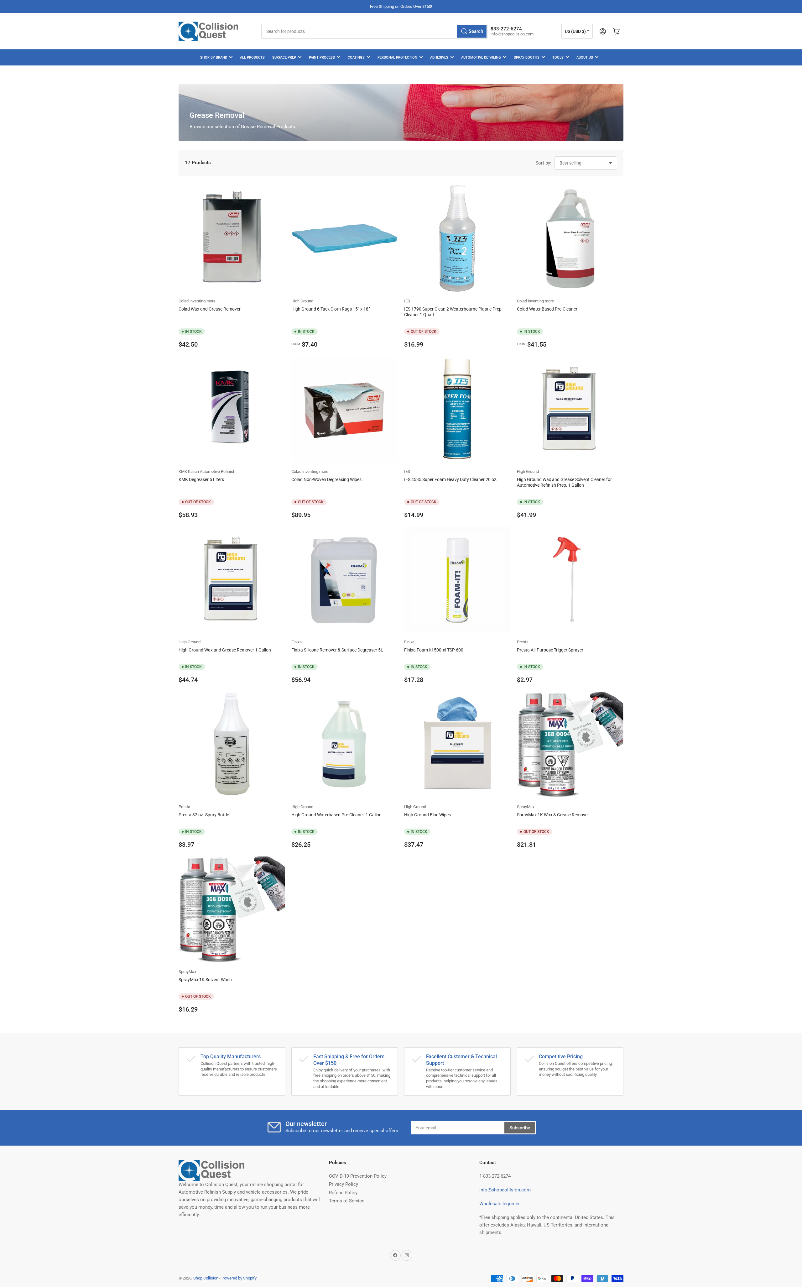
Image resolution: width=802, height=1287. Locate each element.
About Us (584, 57)
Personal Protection (397, 57)
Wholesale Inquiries (500, 1203)
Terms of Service (346, 1201)
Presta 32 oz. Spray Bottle (204, 814)
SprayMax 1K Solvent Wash (205, 979)
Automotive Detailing (481, 57)
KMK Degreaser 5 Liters (201, 479)
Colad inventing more (197, 301)
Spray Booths (526, 57)
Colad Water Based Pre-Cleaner (547, 308)
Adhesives (439, 57)
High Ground (302, 301)
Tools (558, 57)
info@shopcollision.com (505, 1190)
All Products (252, 57)
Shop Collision (205, 1278)
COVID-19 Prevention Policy (358, 1176)
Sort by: (543, 163)
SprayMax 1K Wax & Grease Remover (553, 814)
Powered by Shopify (239, 1278)
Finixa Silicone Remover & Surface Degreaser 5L (337, 649)
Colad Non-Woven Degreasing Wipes (326, 479)
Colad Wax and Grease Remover (210, 308)
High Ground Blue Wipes (427, 814)
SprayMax (525, 806)
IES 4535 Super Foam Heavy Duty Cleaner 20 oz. (450, 479)
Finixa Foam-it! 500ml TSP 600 (433, 649)
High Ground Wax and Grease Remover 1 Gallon (225, 649)
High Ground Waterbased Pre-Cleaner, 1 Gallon (336, 814)
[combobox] (374, 31)
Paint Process (322, 57)
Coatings (356, 57)
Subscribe (519, 1128)
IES (407, 301)
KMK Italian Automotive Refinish (207, 471)
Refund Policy (343, 1192)
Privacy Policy (343, 1184)
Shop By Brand (213, 57)
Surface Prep (284, 57)
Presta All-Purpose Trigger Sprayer (550, 649)
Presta (523, 642)
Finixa (296, 642)
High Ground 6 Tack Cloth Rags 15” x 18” (330, 308)
